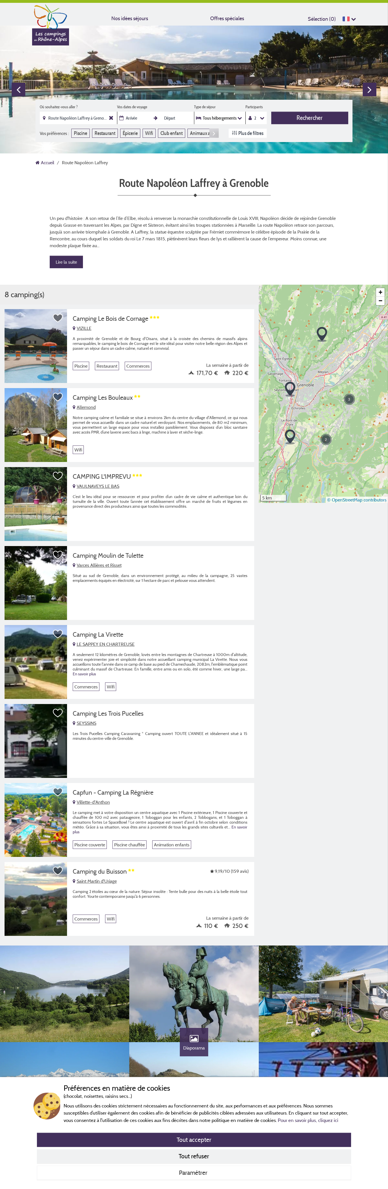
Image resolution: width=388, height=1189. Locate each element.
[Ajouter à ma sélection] (58, 318)
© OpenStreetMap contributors (357, 500)
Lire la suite (66, 262)
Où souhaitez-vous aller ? (59, 106)
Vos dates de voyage (132, 106)
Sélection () (322, 19)
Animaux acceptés (207, 133)
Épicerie (130, 133)
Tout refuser (194, 1156)
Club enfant (171, 133)
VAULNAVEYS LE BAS (98, 486)
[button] (290, 389)
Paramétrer (194, 1172)
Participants (254, 106)
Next (369, 89)
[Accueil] (50, 15)
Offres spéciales (227, 18)
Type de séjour (205, 106)
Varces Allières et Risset (99, 565)
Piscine (80, 133)
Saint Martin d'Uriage (97, 881)
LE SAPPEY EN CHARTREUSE (106, 644)
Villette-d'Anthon (93, 802)
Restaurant (105, 133)
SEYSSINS (86, 723)
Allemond (86, 407)
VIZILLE (84, 328)
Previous (18, 89)
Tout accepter (194, 1139)
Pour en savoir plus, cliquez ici (308, 1120)
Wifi (149, 133)
